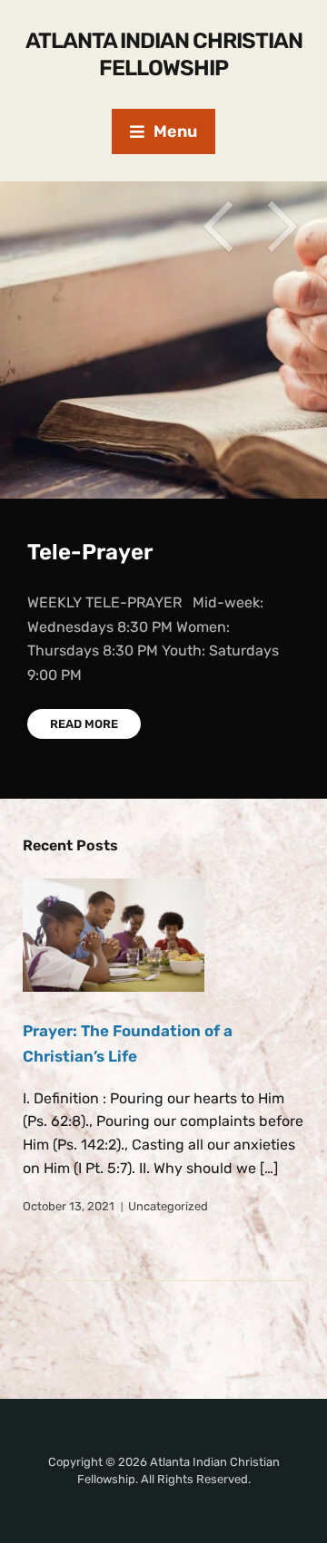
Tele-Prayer (90, 552)
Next (281, 226)
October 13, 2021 (68, 1206)
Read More (84, 724)
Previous (218, 226)
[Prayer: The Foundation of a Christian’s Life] (113, 935)
